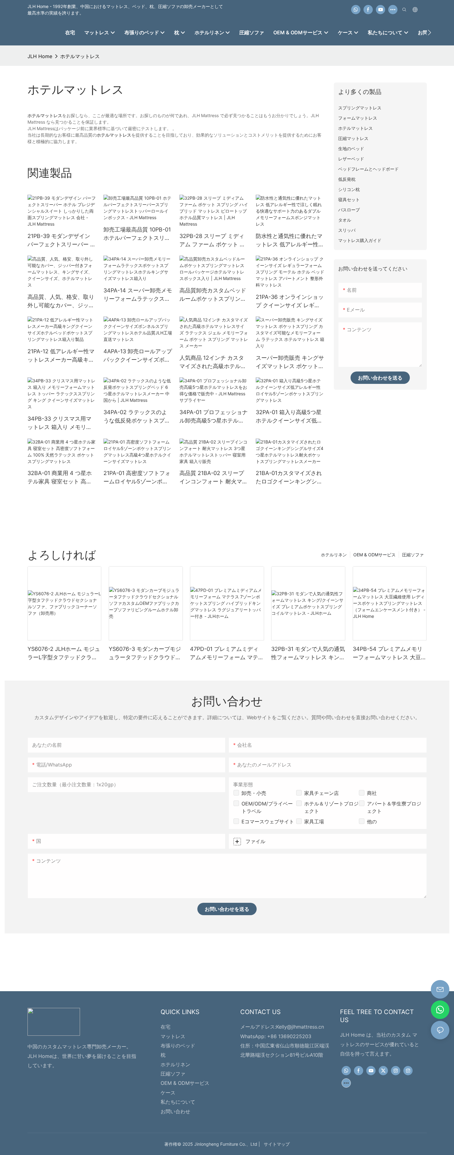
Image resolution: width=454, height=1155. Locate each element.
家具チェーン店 (321, 793)
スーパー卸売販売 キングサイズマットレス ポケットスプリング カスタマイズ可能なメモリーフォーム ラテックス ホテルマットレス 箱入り (290, 362)
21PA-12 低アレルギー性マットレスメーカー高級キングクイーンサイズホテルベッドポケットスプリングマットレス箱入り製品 (61, 356)
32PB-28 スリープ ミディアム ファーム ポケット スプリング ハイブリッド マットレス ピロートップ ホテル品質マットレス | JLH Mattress (212, 240)
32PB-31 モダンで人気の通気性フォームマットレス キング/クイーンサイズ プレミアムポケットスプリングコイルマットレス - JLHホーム (308, 653)
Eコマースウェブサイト (268, 821)
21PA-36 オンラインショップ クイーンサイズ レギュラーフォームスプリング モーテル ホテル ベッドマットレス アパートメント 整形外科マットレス (290, 301)
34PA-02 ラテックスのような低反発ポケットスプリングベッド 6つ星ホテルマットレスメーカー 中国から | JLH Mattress (137, 417)
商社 (372, 793)
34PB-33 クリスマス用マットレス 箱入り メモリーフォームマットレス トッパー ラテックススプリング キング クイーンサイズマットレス (61, 423)
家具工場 (314, 821)
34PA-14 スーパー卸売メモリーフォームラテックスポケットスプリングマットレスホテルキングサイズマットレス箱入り (137, 295)
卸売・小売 (254, 793)
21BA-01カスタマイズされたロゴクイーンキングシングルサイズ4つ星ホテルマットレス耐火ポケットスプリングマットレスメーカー (289, 478)
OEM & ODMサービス (374, 554)
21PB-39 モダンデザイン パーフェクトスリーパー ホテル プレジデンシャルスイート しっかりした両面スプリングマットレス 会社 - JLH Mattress (61, 240)
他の (372, 821)
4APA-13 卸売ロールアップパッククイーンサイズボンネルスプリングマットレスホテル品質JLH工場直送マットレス (137, 356)
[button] (429, 32)
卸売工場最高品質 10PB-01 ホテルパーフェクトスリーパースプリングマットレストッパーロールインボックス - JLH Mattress (137, 234)
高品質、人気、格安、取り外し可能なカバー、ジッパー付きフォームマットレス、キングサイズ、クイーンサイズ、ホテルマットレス (60, 301)
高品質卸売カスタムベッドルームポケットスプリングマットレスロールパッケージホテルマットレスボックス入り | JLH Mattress (212, 295)
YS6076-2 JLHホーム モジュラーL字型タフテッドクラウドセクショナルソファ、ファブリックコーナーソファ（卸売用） (63, 653)
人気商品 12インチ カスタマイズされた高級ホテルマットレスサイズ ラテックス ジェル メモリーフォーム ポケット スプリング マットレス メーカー (213, 362)
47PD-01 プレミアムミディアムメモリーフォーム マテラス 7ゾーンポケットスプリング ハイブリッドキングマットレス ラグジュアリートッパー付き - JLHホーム (227, 653)
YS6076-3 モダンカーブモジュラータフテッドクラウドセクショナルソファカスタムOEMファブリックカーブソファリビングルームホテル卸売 (146, 653)
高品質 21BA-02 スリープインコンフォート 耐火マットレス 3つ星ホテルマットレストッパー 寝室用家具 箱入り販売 (213, 478)
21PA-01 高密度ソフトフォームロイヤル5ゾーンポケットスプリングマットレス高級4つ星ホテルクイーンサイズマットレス (136, 478)
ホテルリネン (334, 554)
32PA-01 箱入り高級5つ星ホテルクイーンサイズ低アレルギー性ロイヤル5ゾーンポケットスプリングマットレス (289, 417)
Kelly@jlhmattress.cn (300, 1027)
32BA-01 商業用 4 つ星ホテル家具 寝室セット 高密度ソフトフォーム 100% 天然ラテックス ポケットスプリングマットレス (61, 478)
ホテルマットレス (80, 56)
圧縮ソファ (413, 554)
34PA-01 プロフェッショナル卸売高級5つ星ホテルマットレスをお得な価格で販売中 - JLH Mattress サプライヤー (213, 417)
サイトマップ (275, 1144)
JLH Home (39, 56)
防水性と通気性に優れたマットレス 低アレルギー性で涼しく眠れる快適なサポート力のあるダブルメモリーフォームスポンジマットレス (290, 240)
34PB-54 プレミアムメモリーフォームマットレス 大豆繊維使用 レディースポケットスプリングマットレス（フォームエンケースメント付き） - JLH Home (390, 653)
